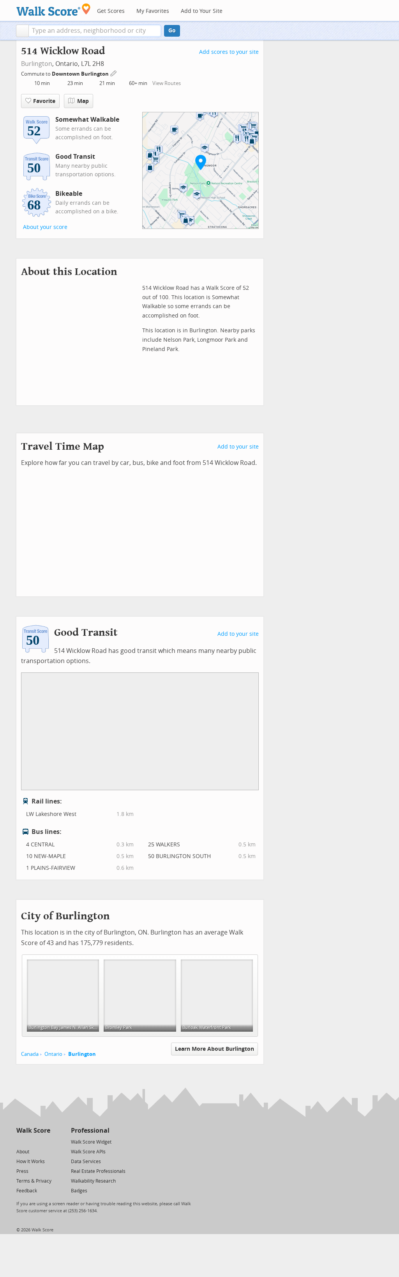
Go (172, 30)
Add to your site (238, 446)
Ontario (53, 1054)
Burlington (36, 63)
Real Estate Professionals (98, 1171)
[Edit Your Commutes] (114, 72)
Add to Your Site (201, 11)
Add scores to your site (229, 52)
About (22, 1152)
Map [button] (83, 101)
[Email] (45, 1141)
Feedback (26, 1191)
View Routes (166, 83)
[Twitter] (20, 1141)
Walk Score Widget (91, 1142)
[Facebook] (32, 1141)
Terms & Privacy (33, 1181)
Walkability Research (93, 1181)
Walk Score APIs (88, 1152)
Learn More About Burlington (214, 1049)
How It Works (30, 1161)
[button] (22, 31)
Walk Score (33, 1130)
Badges (79, 1191)
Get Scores (111, 11)
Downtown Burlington (81, 74)
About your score (45, 227)
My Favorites (152, 11)
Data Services (86, 1161)
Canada (30, 1054)
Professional (90, 1130)
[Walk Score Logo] (53, 9)
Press (22, 1171)
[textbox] (94, 31)
